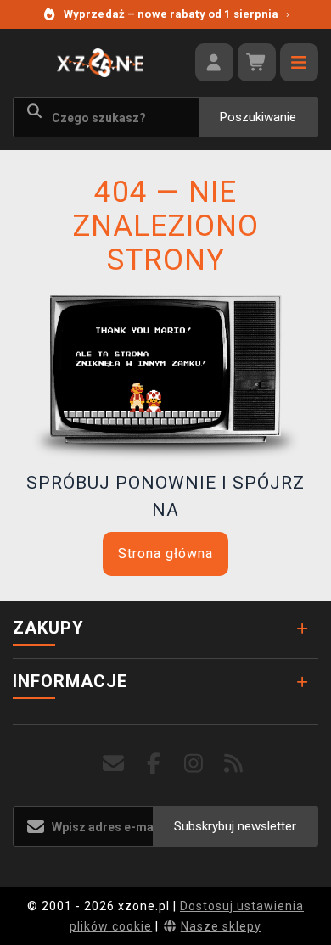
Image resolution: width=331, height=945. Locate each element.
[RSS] (234, 764)
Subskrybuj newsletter (235, 826)
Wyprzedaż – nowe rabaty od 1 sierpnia (176, 14)
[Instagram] (194, 764)
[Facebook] (154, 764)
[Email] (114, 764)
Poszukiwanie (258, 117)
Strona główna (165, 553)
